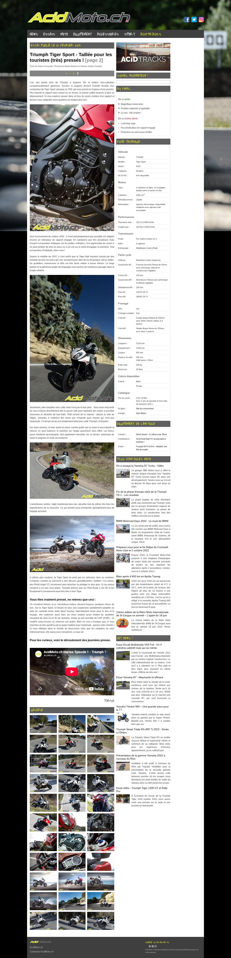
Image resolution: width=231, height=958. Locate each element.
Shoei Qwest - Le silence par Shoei (151, 434)
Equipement (82, 34)
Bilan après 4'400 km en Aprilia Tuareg (138, 576)
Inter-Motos (141, 413)
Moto (64, 34)
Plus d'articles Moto (134, 459)
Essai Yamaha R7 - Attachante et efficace (139, 677)
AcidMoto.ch (36, 947)
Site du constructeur (145, 408)
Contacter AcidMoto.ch (42, 951)
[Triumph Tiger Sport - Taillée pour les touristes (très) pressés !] (72, 230)
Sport (129, 34)
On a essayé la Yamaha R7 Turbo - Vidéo (140, 465)
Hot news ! (125, 638)
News (34, 34)
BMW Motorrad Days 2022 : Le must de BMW (142, 521)
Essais (49, 34)
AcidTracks (150, 34)
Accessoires (108, 34)
